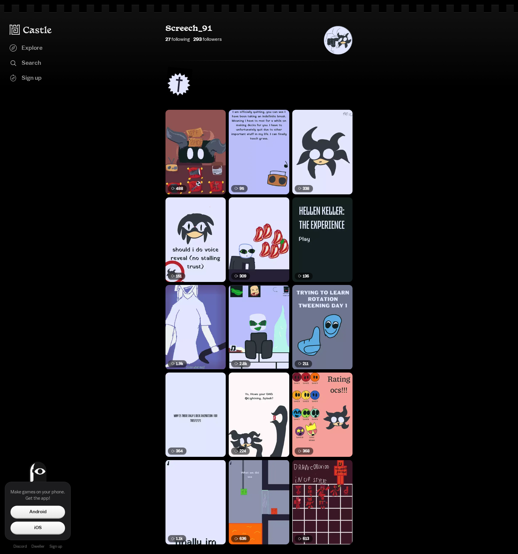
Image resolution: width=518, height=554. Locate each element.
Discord (20, 546)
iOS (38, 527)
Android (37, 511)
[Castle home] (31, 30)
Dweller (38, 546)
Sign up (55, 546)
